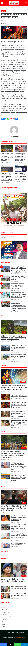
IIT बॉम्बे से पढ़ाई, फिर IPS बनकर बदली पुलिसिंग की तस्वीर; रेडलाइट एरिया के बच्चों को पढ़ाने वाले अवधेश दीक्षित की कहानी (20, 157)
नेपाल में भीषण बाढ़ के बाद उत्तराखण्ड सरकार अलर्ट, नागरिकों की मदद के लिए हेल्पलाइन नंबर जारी (17, 286)
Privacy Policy (5, 612)
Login (3, 626)
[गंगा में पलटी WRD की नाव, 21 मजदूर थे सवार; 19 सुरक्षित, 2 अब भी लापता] (5, 278)
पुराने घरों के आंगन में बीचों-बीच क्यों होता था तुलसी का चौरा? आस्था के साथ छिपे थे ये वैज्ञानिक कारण (19, 423)
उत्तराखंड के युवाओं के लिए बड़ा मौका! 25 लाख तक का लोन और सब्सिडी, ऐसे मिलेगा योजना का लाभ (19, 536)
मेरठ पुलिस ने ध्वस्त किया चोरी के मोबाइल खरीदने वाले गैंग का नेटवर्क (19, 595)
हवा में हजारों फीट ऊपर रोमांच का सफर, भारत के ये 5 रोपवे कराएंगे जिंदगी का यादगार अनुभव (18, 348)
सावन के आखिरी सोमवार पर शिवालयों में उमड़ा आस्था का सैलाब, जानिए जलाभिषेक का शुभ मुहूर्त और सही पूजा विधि (18, 414)
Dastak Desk (6, 21)
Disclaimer (5, 614)
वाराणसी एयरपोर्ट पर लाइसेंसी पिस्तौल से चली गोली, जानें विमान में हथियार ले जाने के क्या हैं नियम (18, 527)
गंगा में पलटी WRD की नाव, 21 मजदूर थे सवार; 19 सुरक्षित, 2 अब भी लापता (19, 278)
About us (4, 610)
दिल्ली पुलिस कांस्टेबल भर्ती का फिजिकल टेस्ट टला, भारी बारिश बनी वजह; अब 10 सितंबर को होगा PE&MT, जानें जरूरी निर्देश (7, 157)
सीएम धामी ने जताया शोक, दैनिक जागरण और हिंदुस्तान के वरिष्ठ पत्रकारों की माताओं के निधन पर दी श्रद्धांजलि (18, 295)
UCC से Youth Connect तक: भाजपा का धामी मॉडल (18, 544)
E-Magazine (5, 619)
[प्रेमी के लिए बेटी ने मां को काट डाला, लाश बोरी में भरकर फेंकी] (5, 589)
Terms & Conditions (7, 617)
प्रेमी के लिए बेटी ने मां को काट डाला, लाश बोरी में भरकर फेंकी (18, 587)
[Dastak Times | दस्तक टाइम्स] (14, 3)
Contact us (5, 624)
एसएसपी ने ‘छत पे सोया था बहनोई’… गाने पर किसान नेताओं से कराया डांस (13, 580)
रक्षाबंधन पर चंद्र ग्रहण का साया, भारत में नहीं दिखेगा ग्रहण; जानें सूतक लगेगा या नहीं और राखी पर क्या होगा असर (18, 405)
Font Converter (6, 622)
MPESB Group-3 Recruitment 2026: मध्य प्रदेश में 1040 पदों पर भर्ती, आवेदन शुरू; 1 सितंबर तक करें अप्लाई (20, 176)
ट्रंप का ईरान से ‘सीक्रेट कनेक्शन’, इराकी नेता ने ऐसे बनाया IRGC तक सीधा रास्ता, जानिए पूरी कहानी (14, 508)
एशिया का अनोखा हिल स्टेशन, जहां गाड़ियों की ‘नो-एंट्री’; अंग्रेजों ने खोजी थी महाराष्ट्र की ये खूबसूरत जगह (13, 338)
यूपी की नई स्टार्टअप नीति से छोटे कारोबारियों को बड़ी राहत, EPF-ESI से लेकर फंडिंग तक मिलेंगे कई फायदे (18, 518)
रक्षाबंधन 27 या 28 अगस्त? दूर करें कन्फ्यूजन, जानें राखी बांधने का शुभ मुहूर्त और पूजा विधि (19, 396)
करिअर (3, 11)
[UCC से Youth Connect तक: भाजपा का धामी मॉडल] (5, 545)
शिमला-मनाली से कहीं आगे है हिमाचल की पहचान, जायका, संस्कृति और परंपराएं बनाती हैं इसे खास (18, 357)
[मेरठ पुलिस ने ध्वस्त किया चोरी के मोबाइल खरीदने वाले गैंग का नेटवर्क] (5, 596)
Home (3, 607)
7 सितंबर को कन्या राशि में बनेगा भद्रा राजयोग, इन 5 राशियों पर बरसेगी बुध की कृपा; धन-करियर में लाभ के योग (14, 387)
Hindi (5, 237)
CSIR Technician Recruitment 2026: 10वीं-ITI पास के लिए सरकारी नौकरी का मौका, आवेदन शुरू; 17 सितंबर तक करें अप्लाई (6, 177)
